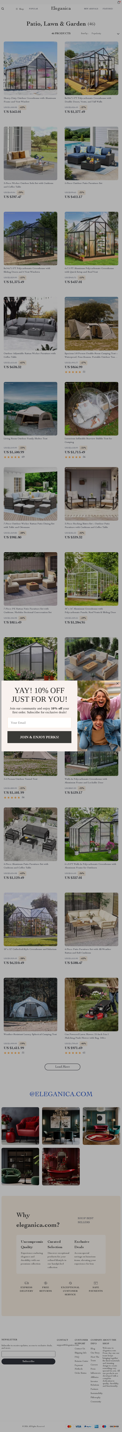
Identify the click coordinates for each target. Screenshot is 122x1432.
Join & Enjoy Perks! (39, 737)
